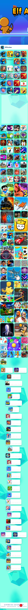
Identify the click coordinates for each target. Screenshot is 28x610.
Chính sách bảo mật (11, 606)
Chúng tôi (3, 606)
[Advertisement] (14, 587)
